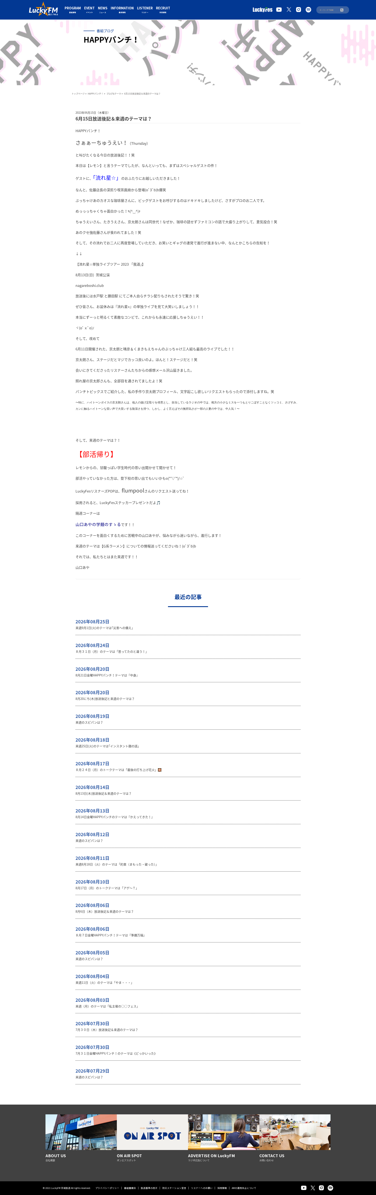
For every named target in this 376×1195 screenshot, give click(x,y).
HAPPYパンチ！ (95, 93)
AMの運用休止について (244, 1188)
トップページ (78, 93)
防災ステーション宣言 (174, 1188)
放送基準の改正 (149, 1188)
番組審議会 (130, 1188)
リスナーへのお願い (202, 1188)
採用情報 (222, 1188)
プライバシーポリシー (107, 1188)
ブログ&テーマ (113, 93)
